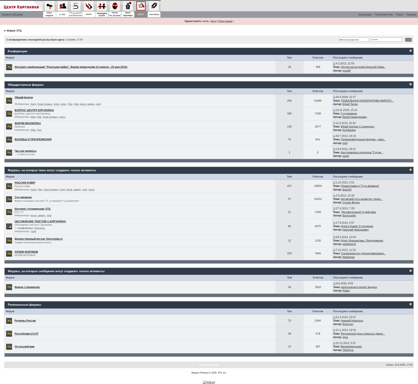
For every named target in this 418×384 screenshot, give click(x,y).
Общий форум (24, 97)
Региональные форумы (24, 304)
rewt (344, 143)
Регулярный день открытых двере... (363, 333)
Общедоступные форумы (26, 84)
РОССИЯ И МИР (25, 182)
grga (345, 337)
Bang (33, 104)
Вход (213, 21)
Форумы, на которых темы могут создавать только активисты (52, 170)
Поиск (399, 14)
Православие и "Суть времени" (360, 186)
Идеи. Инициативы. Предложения (362, 240)
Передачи (39, 228)
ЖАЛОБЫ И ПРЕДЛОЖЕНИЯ (33, 139)
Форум (195, 372)
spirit (98, 104)
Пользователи (384, 14)
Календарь (365, 14)
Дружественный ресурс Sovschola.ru (38, 238)
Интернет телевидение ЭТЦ (33, 208)
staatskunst (349, 244)
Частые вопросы (25, 151)
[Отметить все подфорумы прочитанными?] (9, 226)
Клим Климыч (44, 104)
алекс (63, 104)
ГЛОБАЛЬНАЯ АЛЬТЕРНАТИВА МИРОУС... (367, 100)
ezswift (346, 70)
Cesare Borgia (351, 202)
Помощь (411, 14)
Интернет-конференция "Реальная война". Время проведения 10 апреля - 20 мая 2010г (71, 67)
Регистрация (225, 21)
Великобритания (351, 346)
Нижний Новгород (352, 320)
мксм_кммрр (87, 104)
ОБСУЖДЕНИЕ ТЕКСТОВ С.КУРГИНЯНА (40, 221)
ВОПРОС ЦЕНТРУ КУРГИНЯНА (34, 110)
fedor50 (347, 189)
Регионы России (25, 320)
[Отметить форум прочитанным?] (9, 67)
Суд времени (349, 113)
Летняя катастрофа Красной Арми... (363, 67)
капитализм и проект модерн (359, 287)
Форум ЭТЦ (14, 30)
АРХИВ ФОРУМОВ (26, 251)
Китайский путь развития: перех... (362, 199)
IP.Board (203, 372)
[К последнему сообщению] (334, 63)
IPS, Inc (222, 372)
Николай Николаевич (355, 229)
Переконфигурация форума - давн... (363, 139)
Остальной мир (24, 346)
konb (56, 104)
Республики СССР (26, 333)
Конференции (17, 51)
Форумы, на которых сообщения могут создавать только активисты (56, 271)
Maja (76, 104)
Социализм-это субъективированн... (363, 253)
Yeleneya (348, 350)
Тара (33, 231)
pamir (345, 156)
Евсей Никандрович (354, 117)
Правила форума (12, 14)
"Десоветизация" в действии (358, 212)
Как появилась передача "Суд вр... (362, 152)
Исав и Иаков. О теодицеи (357, 226)
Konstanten (349, 130)
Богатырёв (349, 215)
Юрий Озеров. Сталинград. (358, 126)
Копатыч (347, 324)
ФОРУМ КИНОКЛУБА (28, 123)
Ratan (346, 290)
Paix (70, 104)
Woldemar (348, 257)
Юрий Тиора (350, 104)
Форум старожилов (27, 287)
